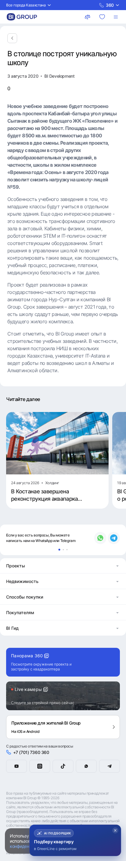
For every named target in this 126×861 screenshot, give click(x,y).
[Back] (12, 38)
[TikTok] (63, 766)
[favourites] (102, 17)
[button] (63, 565)
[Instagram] (39, 766)
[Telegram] (109, 766)
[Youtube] (16, 766)
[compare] (88, 17)
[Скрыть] (115, 830)
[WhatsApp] (86, 766)
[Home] (22, 17)
